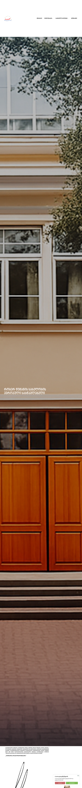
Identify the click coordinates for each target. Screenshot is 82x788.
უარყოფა (60, 783)
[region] (66, 780)
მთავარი (39, 18)
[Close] (78, 775)
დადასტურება (72, 783)
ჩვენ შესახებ (48, 18)
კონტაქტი (74, 18)
